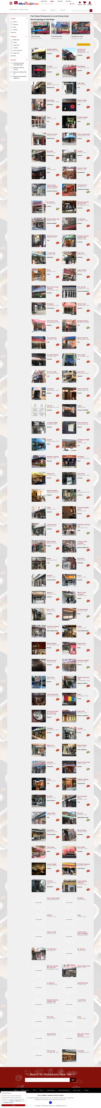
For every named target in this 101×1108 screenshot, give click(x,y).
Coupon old (16, 45)
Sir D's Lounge (51, 372)
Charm (79, 406)
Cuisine (43, 10)
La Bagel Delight (52, 423)
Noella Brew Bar (52, 236)
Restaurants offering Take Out (20, 72)
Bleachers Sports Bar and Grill (83, 203)
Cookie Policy (50, 1090)
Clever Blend (51, 813)
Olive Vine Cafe (52, 134)
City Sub (49, 406)
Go (73, 1080)
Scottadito (80, 457)
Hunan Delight (51, 864)
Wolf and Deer (51, 660)
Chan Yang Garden (83, 134)
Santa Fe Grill (81, 168)
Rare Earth (81, 474)
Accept (13, 1105)
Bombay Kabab (82, 117)
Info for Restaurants (63, 1090)
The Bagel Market (53, 355)
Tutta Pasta (50, 847)
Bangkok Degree (82, 321)
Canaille (80, 728)
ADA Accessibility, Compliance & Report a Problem (50, 1095)
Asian (14, 27)
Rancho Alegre (51, 643)
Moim (79, 694)
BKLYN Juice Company (81, 593)
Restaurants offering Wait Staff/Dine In (19, 77)
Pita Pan (80, 813)
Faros (49, 270)
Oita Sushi (80, 372)
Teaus (49, 779)
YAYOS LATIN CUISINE (82, 542)
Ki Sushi (49, 66)
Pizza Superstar (82, 423)
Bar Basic (50, 151)
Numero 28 (50, 474)
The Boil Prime (82, 185)
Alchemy (49, 575)
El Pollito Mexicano (83, 864)
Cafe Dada (80, 83)
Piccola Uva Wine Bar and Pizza (52, 712)
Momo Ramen (82, 745)
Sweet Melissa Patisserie (82, 882)
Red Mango (81, 66)
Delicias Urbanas (82, 779)
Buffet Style (16, 39)
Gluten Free (16, 53)
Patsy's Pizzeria (82, 389)
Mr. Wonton (51, 202)
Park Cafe (80, 253)
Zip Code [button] (68, 1)
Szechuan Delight (83, 660)
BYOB (15, 42)
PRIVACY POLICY (8, 1102)
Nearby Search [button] (14, 9)
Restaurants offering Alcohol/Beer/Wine (18, 64)
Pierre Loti (50, 745)
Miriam (79, 626)
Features (53, 10)
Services (62, 10)
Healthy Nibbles (52, 49)
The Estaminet (51, 338)
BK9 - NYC (50, 609)
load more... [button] (14, 32)
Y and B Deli (51, 253)
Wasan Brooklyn (52, 490)
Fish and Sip (81, 287)
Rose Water (81, 847)
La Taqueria (81, 219)
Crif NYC (50, 881)
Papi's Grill (80, 711)
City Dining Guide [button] (23, 9)
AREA (49, 507)
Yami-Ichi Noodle (52, 694)
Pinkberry (50, 728)
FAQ (34, 1090)
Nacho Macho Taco (83, 762)
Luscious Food (51, 524)
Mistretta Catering (53, 457)
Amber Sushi (81, 304)
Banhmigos (50, 100)
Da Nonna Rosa (82, 609)
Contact (86, 1090)
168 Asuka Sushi (52, 321)
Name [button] (52, 1)
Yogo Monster (82, 270)
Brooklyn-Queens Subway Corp (83, 236)
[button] (16, 2)
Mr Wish (49, 796)
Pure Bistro (50, 830)
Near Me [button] (60, 1)
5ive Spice (80, 558)
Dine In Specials (17, 50)
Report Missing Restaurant (83, 44)
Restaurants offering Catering (18, 68)
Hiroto (79, 575)
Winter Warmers (82, 338)
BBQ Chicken (51, 541)
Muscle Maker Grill (53, 219)
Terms (41, 1090)
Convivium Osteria (53, 626)
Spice (48, 117)
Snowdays (50, 304)
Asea (48, 168)
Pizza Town (50, 677)
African (15, 21)
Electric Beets (81, 830)
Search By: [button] (44, 1)
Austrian (15, 29)
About (15, 1090)
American (15, 24)
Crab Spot (50, 389)
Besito (49, 558)
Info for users (76, 1090)
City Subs (50, 762)
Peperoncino (81, 643)
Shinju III (50, 592)
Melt (78, 490)
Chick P (49, 83)
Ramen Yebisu (82, 100)
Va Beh (49, 440)
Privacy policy (25, 1090)
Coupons (15, 47)
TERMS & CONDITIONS (15, 1101)
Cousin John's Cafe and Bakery (52, 186)
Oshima (80, 151)
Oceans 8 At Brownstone (81, 50)
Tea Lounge (81, 355)
